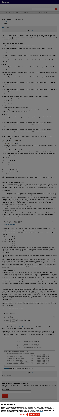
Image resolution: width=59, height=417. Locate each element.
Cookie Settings (23, 414)
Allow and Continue (34, 414)
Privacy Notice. (40, 411)
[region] (29, 409)
